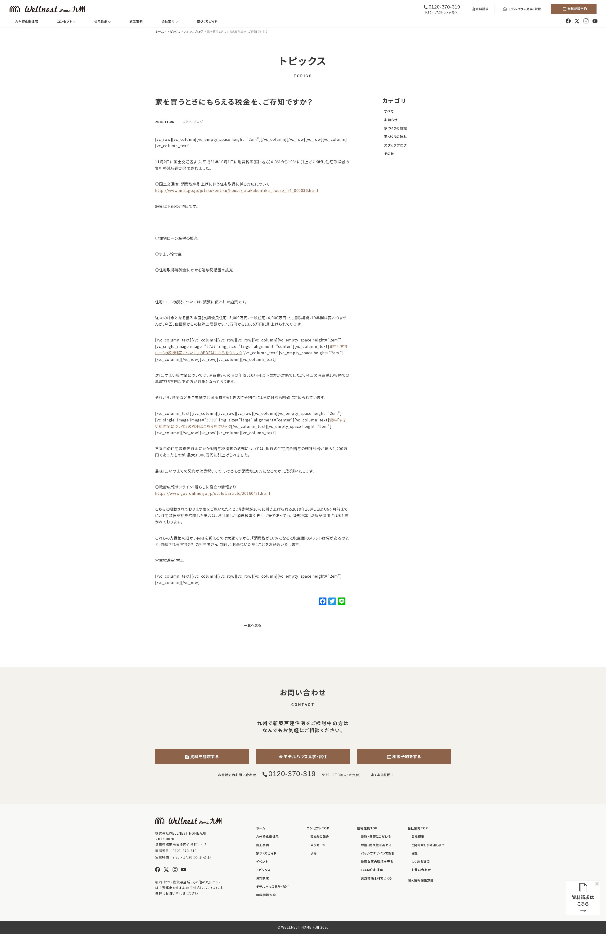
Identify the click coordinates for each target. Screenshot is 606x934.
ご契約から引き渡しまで (428, 845)
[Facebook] (322, 602)
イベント (262, 861)
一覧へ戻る (252, 625)
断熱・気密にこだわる (376, 836)
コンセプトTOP (318, 828)
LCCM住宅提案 (372, 870)
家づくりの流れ (395, 136)
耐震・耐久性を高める (376, 845)
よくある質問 (381, 774)
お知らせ (390, 119)
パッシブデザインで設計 (378, 853)
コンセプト (70, 21)
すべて (388, 111)
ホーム (260, 828)
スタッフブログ (193, 121)
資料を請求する (204, 756)
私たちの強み (319, 836)
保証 (414, 853)
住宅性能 (106, 21)
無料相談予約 (577, 8)
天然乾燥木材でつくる (376, 878)
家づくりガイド (207, 21)
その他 (389, 153)
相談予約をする (406, 756)
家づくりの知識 (395, 128)
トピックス (263, 870)
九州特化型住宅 (26, 21)
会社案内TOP (418, 828)
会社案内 (174, 21)
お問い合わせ (421, 870)
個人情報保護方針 (421, 880)
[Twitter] (332, 602)
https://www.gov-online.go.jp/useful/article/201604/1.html (212, 493)
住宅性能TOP (367, 828)
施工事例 (136, 21)
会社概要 (417, 836)
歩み (313, 853)
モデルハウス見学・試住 (524, 9)
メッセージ (317, 845)
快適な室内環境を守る (377, 861)
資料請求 (482, 9)
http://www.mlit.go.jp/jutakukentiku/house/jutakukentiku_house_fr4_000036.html (236, 190)
